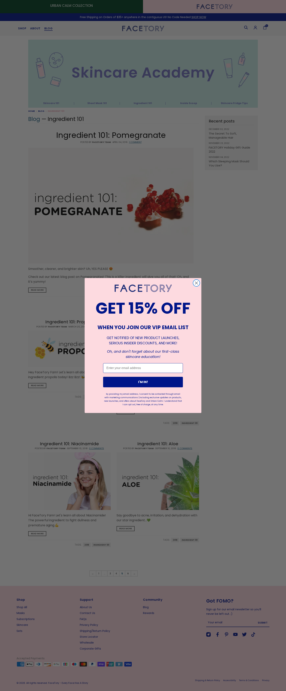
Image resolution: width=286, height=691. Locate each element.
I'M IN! (143, 382)
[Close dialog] (196, 283)
